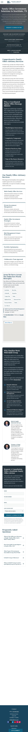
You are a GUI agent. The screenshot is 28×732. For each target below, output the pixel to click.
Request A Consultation (14, 27)
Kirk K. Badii (15, 421)
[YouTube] (15, 722)
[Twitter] (10, 722)
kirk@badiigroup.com (14, 719)
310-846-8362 (16, 711)
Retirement (14, 728)
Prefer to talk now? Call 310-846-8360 (13, 485)
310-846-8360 (9, 315)
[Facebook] (8, 722)
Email (5, 502)
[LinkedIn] (13, 722)
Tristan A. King (15, 444)
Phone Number (8, 496)
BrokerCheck (16, 52)
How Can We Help (8, 508)
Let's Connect (15, 730)
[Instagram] (17, 722)
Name (5, 491)
